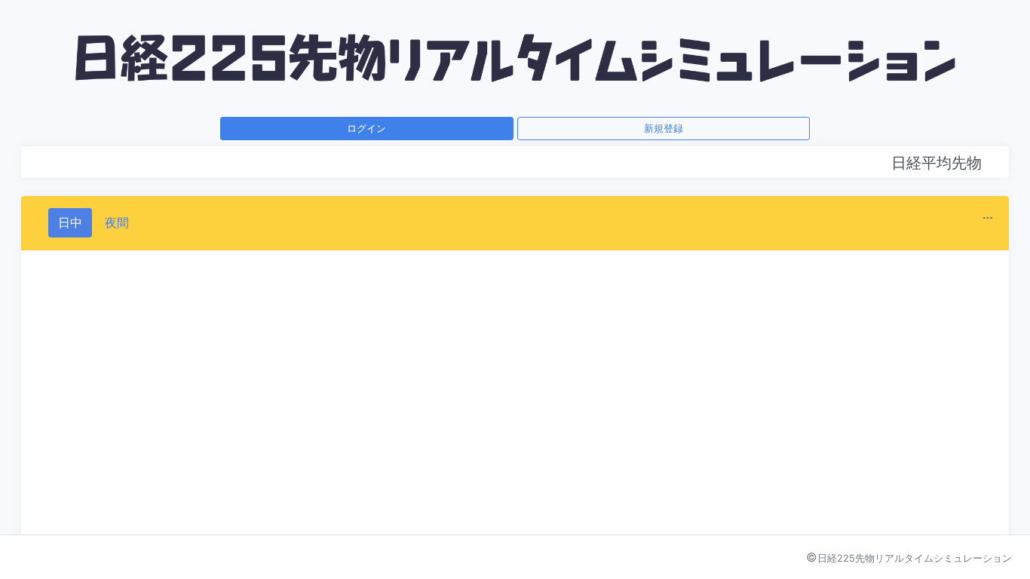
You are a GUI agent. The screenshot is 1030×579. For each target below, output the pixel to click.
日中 (70, 222)
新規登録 (663, 128)
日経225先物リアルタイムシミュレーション (914, 558)
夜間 (117, 222)
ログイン (366, 128)
